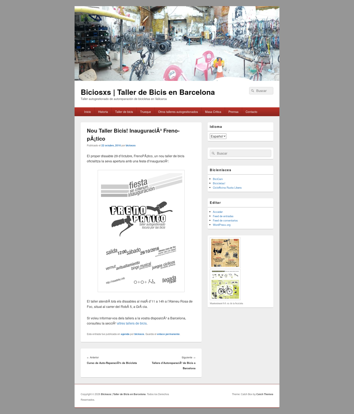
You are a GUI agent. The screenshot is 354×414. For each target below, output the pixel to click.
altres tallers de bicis (132, 323)
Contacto (251, 112)
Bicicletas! (219, 183)
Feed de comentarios (225, 220)
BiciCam (218, 179)
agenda (125, 334)
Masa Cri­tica (213, 112)
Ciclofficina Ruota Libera (227, 187)
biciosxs (131, 145)
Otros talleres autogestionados (178, 112)
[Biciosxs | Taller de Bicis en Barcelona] (177, 79)
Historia (103, 112)
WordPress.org (221, 225)
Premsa (233, 112)
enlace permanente (168, 334)
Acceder (218, 212)
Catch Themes (264, 394)
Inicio (87, 112)
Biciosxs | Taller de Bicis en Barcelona (148, 91)
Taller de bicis (124, 112)
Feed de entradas (223, 216)
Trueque (145, 112)
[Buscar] (252, 90)
